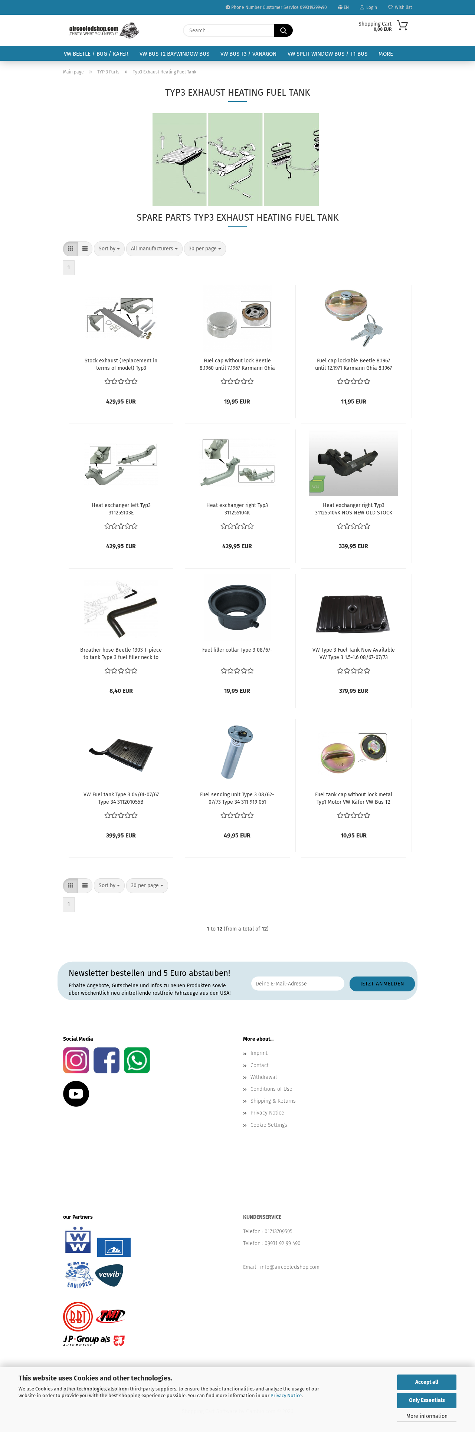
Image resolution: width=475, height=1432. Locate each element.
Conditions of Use (271, 1089)
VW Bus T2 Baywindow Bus (174, 53)
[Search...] (283, 30)
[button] (70, 248)
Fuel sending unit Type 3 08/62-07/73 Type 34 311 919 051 (237, 798)
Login (370, 7)
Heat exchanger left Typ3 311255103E (121, 509)
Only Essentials (427, 1400)
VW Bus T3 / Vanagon (248, 53)
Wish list (402, 7)
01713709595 (278, 1231)
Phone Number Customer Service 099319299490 (278, 7)
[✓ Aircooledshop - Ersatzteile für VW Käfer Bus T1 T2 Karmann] (104, 30)
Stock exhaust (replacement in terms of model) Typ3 (121, 364)
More (386, 53)
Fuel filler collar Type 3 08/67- (237, 650)
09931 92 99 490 (283, 1243)
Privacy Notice (286, 1395)
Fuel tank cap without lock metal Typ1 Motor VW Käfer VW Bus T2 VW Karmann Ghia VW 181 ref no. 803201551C (353, 798)
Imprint (259, 1053)
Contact (259, 1065)
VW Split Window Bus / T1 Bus (327, 53)
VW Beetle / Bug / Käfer (96, 53)
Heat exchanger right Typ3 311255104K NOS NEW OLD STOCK (353, 509)
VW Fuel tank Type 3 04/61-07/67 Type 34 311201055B (121, 798)
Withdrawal (263, 1077)
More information (427, 1416)
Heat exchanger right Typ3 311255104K (237, 509)
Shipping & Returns (273, 1101)
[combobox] (109, 248)
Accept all (426, 1382)
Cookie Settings (268, 1125)
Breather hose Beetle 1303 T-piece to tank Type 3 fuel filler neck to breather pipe (121, 654)
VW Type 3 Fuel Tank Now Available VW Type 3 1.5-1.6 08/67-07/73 (353, 654)
